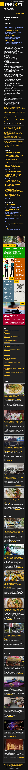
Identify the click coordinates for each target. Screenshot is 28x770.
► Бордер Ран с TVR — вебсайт (12, 127)
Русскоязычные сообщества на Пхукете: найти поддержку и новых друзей (13, 220)
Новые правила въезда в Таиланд (12, 210)
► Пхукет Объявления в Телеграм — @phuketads (14, 142)
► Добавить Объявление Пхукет (13, 144)
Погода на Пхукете (10, 35)
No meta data (7, 160)
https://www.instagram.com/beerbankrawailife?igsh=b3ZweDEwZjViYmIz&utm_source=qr (16, 111)
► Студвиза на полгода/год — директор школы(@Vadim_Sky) (12, 137)
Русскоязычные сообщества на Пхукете (14, 216)
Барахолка (11, 1)
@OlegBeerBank (16, 123)
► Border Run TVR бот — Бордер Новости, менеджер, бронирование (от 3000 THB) (13, 130)
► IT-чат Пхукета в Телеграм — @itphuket (12, 145)
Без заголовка (7, 353)
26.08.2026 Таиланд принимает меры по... (12, 349)
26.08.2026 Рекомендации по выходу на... (12, 345)
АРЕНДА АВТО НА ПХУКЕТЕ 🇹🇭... (10, 340)
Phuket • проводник (10, 25)
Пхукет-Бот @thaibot (8, 8)
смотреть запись (7, 333)
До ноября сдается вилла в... (10, 358)
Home (8, 1)
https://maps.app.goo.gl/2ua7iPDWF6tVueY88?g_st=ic (16, 120)
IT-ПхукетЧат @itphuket (8, 9)
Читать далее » (9, 460)
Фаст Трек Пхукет (10, 40)
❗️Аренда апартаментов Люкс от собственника (14, 368)
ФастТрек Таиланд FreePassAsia (14, 223)
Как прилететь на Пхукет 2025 (13, 30)
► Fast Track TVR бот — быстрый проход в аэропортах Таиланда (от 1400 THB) (13, 134)
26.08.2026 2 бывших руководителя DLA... (12, 336)
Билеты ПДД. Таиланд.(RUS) (13, 248)
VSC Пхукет (7, 282)
